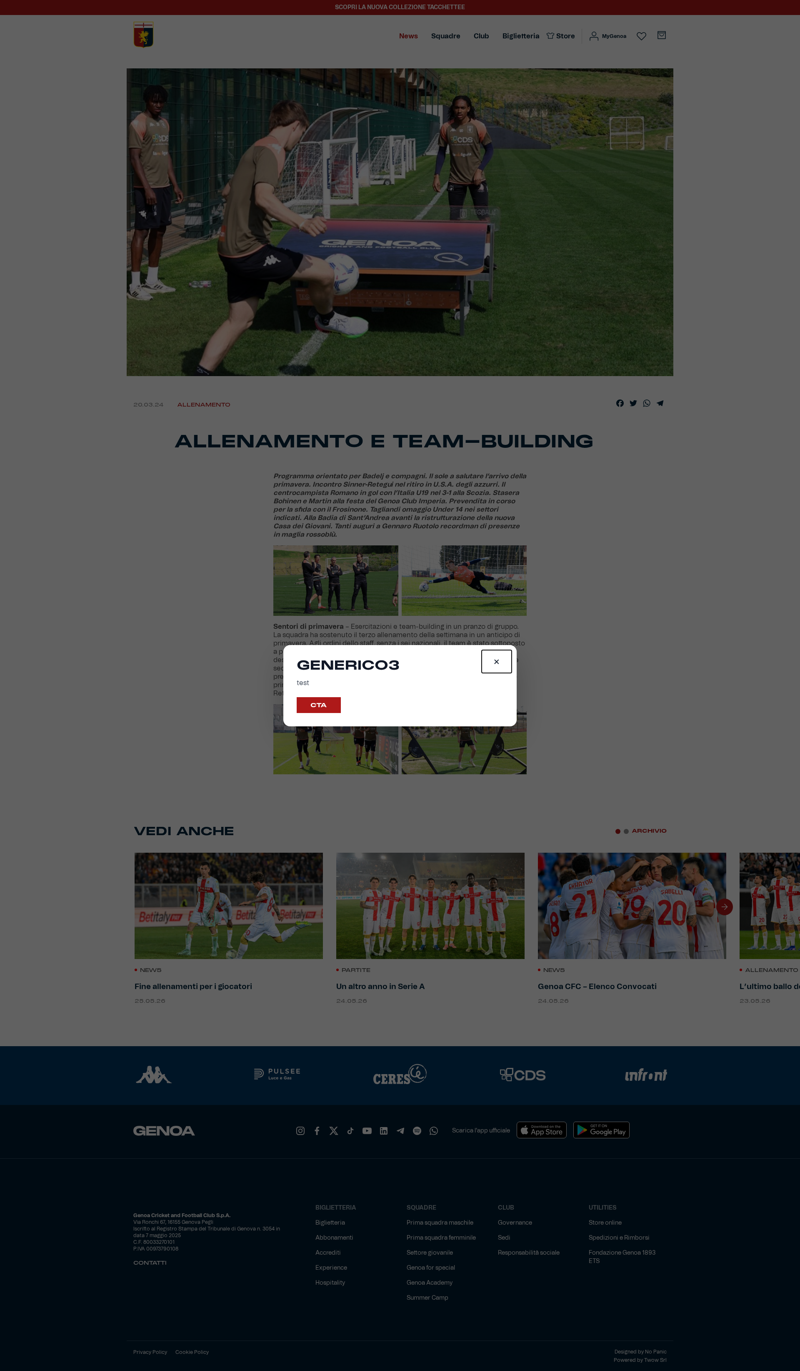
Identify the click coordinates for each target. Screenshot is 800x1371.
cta (318, 705)
